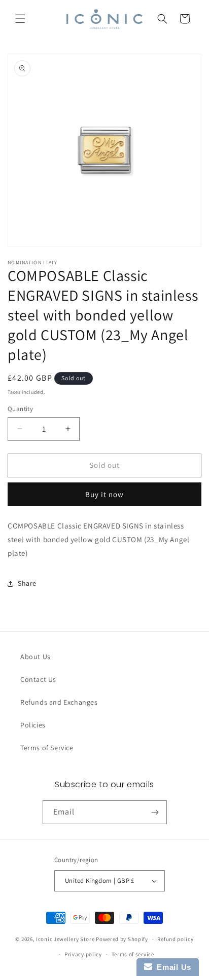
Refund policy (175, 939)
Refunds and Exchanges (59, 702)
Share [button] (27, 583)
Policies (33, 724)
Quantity (20, 408)
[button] (20, 19)
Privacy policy (83, 954)
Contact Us (38, 679)
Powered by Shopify (122, 939)
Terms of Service (47, 747)
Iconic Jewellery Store (65, 939)
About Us (35, 656)
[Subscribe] (155, 812)
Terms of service (133, 954)
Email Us (171, 967)
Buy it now (104, 494)
